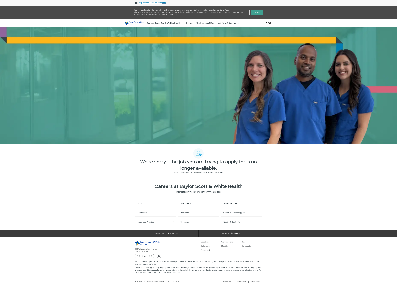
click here (176, 273)
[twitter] (151, 256)
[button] (240, 12)
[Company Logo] (135, 23)
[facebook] (137, 256)
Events (189, 23)
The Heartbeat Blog (205, 23)
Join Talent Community (228, 23)
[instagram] (159, 256)
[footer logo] (148, 243)
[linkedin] (144, 256)
